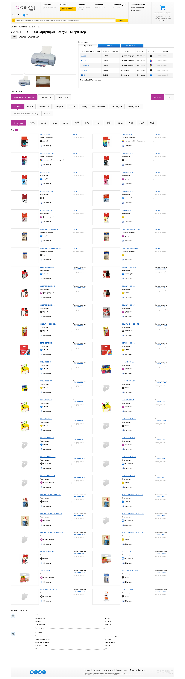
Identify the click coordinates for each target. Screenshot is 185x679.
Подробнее (162, 21)
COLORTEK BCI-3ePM (47, 286)
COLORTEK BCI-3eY (128, 286)
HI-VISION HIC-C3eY (128, 476)
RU (24, 15)
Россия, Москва (17, 15)
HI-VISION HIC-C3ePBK (47, 457)
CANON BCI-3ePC (127, 191)
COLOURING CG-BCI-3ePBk (131, 324)
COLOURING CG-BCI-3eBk (48, 324)
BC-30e (83, 56)
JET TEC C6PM (45, 570)
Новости (99, 5)
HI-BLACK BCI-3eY (46, 381)
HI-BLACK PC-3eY (46, 419)
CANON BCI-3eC (45, 172)
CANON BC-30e (45, 134)
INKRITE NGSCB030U (47, 552)
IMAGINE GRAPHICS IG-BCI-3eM (51, 514)
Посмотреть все (96, 80)
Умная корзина (162, 13)
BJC (39, 27)
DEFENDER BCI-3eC (47, 343)
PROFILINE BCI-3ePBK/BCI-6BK (50, 248)
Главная (14, 27)
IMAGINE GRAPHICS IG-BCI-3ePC (133, 514)
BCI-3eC (83, 75)
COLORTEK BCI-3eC (47, 267)
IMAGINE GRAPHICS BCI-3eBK (50, 495)
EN (27, 15)
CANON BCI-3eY (127, 210)
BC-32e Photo (85, 65)
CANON (32, 27)
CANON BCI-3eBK (127, 153)
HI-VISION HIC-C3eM (128, 438)
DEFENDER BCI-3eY (128, 343)
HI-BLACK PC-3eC (46, 400)
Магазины (82, 5)
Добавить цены (135, 10)
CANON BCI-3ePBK (46, 191)
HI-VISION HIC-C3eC (47, 438)
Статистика (96, 670)
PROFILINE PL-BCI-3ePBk (48, 589)
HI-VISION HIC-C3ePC (129, 457)
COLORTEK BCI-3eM (128, 305)
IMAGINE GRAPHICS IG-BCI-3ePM (51, 533)
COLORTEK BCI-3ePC (129, 267)
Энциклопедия (119, 5)
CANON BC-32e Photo (47, 153)
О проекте (87, 670)
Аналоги (75, 134)
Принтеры (64, 5)
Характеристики (33, 36)
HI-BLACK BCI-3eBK (128, 381)
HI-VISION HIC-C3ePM (47, 476)
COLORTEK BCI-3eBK (47, 305)
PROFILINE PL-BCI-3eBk (130, 570)
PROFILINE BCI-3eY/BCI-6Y (131, 248)
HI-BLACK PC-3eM (128, 400)
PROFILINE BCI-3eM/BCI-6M (131, 229)
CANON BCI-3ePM (46, 210)
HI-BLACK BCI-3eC (46, 362)
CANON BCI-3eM (127, 172)
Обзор (14, 36)
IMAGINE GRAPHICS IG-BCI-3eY (132, 533)
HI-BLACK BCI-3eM (128, 362)
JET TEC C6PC (127, 552)
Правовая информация (137, 670)
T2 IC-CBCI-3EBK (127, 589)
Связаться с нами (121, 670)
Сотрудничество (107, 670)
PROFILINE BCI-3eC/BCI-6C (49, 229)
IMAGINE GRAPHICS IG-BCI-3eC (132, 495)
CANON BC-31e (127, 134)
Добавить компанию (137, 7)
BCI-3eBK (84, 70)
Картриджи (47, 5)
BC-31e (83, 60)
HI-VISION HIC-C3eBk (129, 419)
